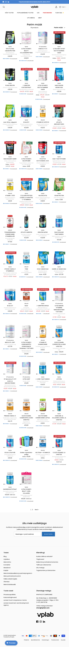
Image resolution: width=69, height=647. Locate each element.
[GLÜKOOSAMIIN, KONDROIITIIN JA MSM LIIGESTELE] (59, 331)
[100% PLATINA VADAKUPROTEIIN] (10, 37)
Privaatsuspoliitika (10, 594)
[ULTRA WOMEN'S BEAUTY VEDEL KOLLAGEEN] (26, 478)
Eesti (63, 7)
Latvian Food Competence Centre (15, 600)
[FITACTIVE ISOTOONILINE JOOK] (42, 148)
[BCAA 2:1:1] (10, 294)
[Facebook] (3, 1)
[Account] (55, 7)
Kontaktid (7, 565)
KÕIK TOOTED (9, 13)
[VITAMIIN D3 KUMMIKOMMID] (42, 331)
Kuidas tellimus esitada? (44, 556)
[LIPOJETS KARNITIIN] (26, 221)
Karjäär (6, 570)
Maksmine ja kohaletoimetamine (47, 562)
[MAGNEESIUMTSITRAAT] (10, 478)
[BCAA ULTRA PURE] (10, 441)
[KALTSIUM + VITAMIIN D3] (42, 441)
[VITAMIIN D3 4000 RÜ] (42, 111)
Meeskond (7, 568)
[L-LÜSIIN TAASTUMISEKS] (42, 368)
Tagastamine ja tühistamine (45, 570)
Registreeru (48, 534)
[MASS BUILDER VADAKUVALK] (59, 74)
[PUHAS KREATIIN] (10, 74)
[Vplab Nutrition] (34, 7)
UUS (38, 13)
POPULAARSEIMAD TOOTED (25, 13)
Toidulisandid (55, 640)
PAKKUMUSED (47, 13)
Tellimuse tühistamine (43, 565)
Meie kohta (7, 562)
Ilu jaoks (63, 640)
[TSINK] (26, 258)
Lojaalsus (7, 559)
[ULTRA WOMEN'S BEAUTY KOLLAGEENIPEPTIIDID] (26, 37)
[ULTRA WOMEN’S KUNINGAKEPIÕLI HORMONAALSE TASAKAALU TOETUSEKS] (26, 331)
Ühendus (6, 582)
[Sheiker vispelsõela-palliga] (26, 441)
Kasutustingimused (10, 597)
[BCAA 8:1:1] (26, 111)
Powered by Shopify (9, 637)
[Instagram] (6, 1)
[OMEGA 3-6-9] (42, 37)
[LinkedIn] (8, 1)
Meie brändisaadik (10, 584)
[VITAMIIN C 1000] (10, 184)
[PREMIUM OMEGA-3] (10, 404)
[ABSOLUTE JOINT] (10, 331)
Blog (5, 556)
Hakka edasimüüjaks (10, 579)
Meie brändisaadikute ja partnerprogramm (18, 573)
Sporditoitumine (35, 640)
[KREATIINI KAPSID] (42, 221)
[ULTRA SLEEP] (26, 368)
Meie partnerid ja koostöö (12, 576)
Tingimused (40, 559)
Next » (37, 509)
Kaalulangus (45, 640)
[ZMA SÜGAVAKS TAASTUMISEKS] (59, 221)
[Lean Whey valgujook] (10, 111)
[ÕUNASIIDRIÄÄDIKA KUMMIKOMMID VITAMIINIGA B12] (10, 221)
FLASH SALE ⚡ (60, 13)
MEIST (40, 18)
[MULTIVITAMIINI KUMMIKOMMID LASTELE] (42, 404)
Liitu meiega (40, 568)
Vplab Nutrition (12, 635)
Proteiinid (26, 640)
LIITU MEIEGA (31, 18)
